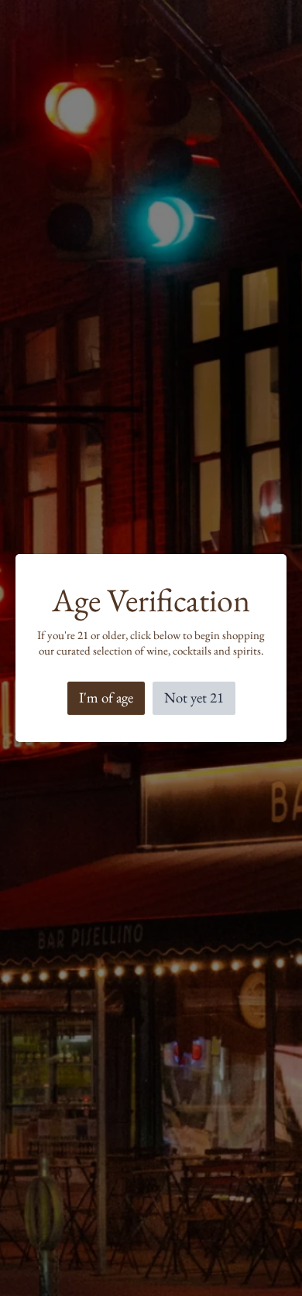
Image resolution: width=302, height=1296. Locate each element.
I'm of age (106, 697)
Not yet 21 (194, 697)
